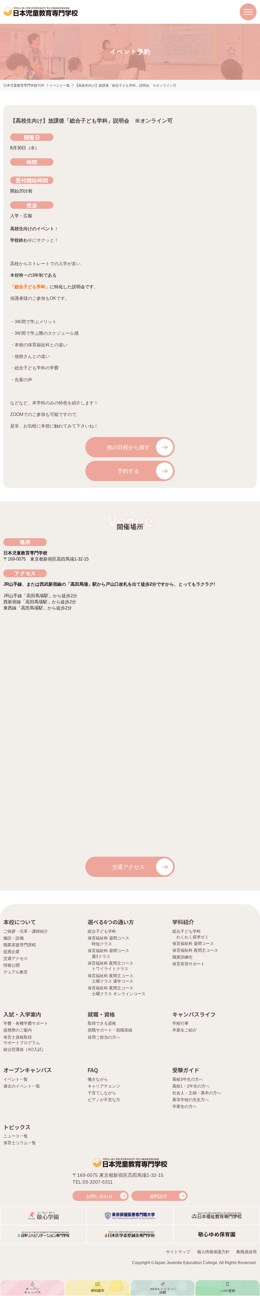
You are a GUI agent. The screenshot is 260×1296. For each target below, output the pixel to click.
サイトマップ (178, 1251)
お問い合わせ (99, 1196)
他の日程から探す (128, 447)
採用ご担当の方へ (104, 1037)
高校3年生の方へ (187, 1079)
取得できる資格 (102, 1023)
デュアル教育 (15, 972)
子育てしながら (102, 1093)
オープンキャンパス (27, 1070)
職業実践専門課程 (19, 945)
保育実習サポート (188, 964)
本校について (19, 922)
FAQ (93, 1070)
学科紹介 (183, 922)
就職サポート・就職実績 (110, 1030)
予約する (128, 471)
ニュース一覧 (15, 1136)
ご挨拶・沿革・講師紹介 (25, 931)
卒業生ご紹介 (184, 1030)
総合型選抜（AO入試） (24, 1049)
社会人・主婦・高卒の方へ (196, 1093)
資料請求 (158, 1196)
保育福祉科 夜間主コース (195, 950)
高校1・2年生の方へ (191, 1086)
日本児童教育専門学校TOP (23, 85)
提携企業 (11, 951)
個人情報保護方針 (213, 1251)
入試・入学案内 (22, 1014)
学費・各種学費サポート (25, 1023)
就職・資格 (101, 1014)
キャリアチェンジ (104, 1086)
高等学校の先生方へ (190, 1099)
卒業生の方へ (184, 1106)
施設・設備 (13, 938)
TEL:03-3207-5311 (92, 1182)
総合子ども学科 (102, 931)
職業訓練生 (182, 957)
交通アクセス (128, 867)
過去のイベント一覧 (21, 1086)
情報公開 (11, 965)
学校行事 (180, 1023)
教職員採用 (246, 1251)
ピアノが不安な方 (104, 1099)
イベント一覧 (59, 85)
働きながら (98, 1079)
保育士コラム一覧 (19, 1142)
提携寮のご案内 (17, 1030)
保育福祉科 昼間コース (193, 943)
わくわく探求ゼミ (192, 937)
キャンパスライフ (194, 1014)
